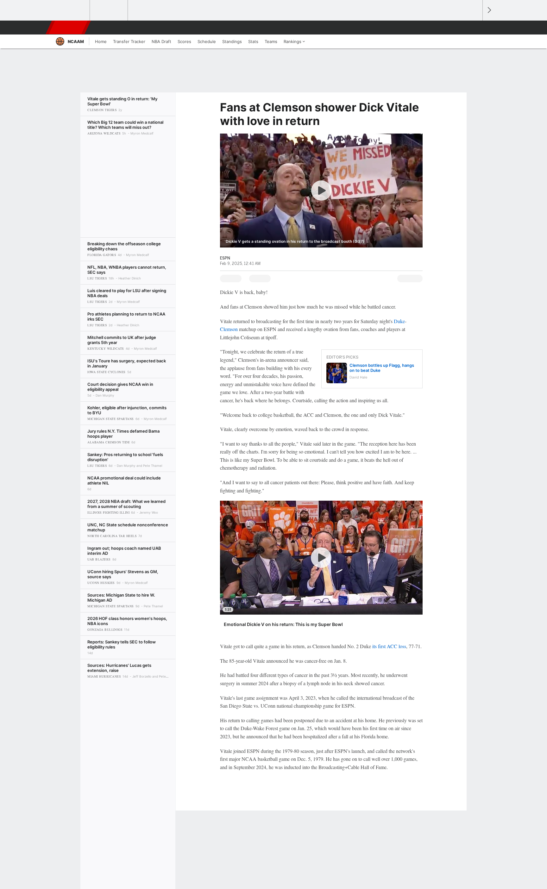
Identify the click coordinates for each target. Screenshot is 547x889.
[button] (474, 27)
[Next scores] (488, 10)
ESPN (68, 27)
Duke (399, 321)
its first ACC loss (389, 646)
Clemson (229, 329)
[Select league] (71, 10)
